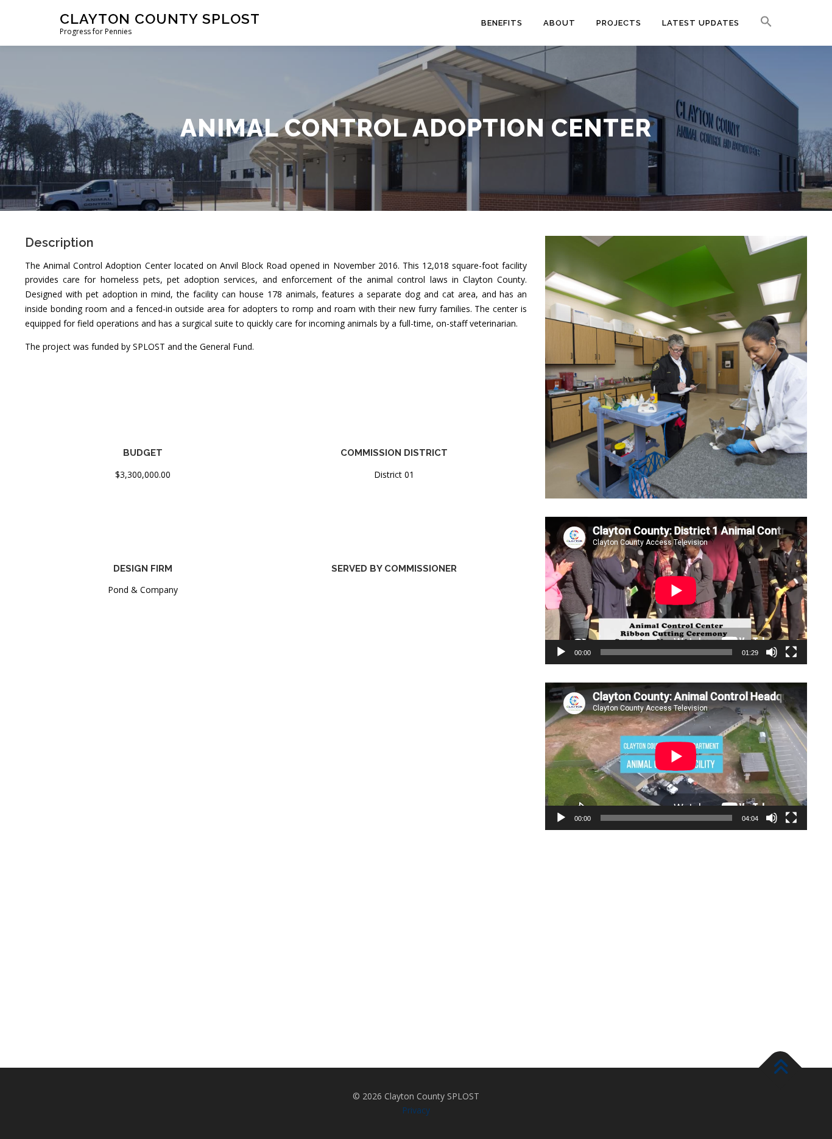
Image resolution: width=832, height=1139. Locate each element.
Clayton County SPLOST (160, 18)
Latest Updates (700, 22)
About (559, 22)
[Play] (561, 652)
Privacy (416, 1110)
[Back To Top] (780, 1067)
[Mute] (772, 652)
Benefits (502, 22)
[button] (761, 22)
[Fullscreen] (791, 652)
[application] (676, 590)
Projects (618, 22)
